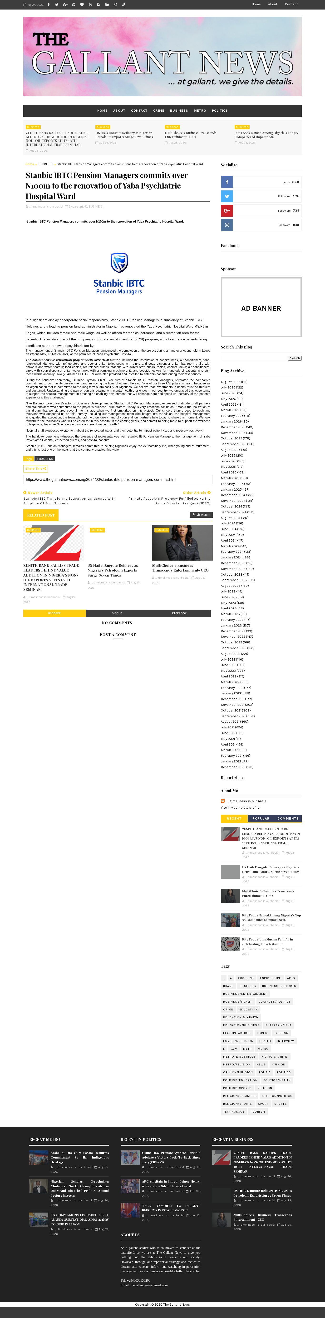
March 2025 (230, 478)
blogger (54, 613)
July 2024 (228, 523)
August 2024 (230, 518)
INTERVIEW (285, 1041)
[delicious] (123, 4)
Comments (288, 818)
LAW (234, 1048)
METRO (200, 111)
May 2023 (228, 603)
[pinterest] (73, 4)
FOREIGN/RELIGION (238, 1041)
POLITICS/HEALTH (277, 1080)
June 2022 (228, 665)
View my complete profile (240, 808)
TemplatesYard (177, 1312)
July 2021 (227, 727)
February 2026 (232, 416)
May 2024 (228, 535)
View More (203, 515)
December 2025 (233, 427)
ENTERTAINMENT (279, 1025)
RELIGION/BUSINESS (239, 1096)
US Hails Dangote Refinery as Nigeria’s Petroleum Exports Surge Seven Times (124, 135)
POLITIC (265, 1072)
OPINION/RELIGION (238, 1072)
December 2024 (233, 495)
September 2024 (233, 512)
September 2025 (233, 444)
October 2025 (231, 438)
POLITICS (220, 111)
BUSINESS (179, 111)
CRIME (158, 111)
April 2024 (228, 540)
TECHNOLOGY (234, 1111)
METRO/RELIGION (237, 1064)
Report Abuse (232, 777)
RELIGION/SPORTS (237, 1103)
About (272, 4)
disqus (117, 613)
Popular (261, 818)
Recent (234, 818)
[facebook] (48, 4)
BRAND (228, 986)
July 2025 (228, 455)
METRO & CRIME (275, 1056)
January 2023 (231, 625)
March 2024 (230, 546)
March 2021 (230, 750)
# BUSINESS (44, 459)
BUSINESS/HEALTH (238, 1001)
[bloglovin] (81, 4)
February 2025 (232, 484)
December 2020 (233, 767)
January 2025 (231, 489)
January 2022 (231, 693)
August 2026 (230, 382)
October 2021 (231, 710)
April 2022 (228, 676)
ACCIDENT (246, 978)
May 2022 (228, 671)
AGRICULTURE (270, 978)
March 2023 (230, 614)
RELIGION (265, 1088)
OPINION (279, 1064)
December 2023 (233, 563)
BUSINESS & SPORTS (279, 986)
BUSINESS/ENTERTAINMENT (245, 993)
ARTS (291, 978)
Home (256, 4)
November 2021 (232, 705)
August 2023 (231, 586)
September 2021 (233, 716)
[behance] (106, 4)
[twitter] (56, 4)
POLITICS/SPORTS (237, 1088)
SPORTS (280, 1103)
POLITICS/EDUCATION (240, 1080)
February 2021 (231, 756)
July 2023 (228, 591)
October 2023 (231, 574)
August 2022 (230, 654)
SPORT (263, 1103)
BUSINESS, (96, 206)
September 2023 (234, 580)
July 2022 (228, 659)
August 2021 (230, 722)
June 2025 (228, 461)
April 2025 (228, 472)
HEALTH (265, 1041)
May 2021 (228, 739)
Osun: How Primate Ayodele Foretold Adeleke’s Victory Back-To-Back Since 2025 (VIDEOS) (171, 1157)
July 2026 (228, 387)
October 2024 (231, 506)
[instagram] (115, 4)
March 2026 (230, 410)
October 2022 (231, 642)
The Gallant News (176, 1305)
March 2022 (230, 682)
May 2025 (228, 467)
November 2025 (233, 433)
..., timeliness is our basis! (246, 801)
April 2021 (228, 744)
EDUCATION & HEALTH (240, 1017)
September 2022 (233, 648)
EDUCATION (248, 1009)
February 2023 (232, 620)
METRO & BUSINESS (239, 1056)
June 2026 (228, 393)
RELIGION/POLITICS (277, 1096)
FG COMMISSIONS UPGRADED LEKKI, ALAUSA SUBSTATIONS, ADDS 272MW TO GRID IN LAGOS (80, 1219)
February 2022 (232, 688)
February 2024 (232, 552)
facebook (179, 613)
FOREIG (263, 1033)
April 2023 (229, 608)
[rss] (98, 4)
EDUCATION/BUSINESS (241, 1025)
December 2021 (232, 699)
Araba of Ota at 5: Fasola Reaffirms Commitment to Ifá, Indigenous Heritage (80, 1157)
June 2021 (228, 733)
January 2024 (231, 557)
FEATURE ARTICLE (237, 1033)
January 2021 (231, 761)
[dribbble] (90, 4)
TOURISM (258, 1111)
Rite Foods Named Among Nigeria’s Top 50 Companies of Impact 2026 (266, 135)
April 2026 (228, 405)
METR (247, 1048)
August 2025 (230, 450)
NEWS (261, 1064)
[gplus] (65, 4)
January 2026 (231, 421)
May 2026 (228, 399)
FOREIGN (282, 1033)
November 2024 (233, 501)
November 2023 (233, 569)
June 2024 (228, 529)
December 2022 (233, 631)
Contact (291, 4)
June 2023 (229, 597)
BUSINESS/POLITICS (275, 1001)
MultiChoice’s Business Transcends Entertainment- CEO (191, 135)
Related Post (41, 515)
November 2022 (233, 637)
